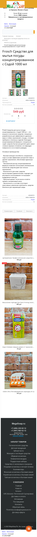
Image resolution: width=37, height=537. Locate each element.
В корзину (10, 121)
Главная (18, 486)
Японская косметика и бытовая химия (18, 472)
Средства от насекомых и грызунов (18, 464)
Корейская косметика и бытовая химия (18, 475)
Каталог (18, 491)
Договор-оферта (18, 512)
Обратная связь (18, 507)
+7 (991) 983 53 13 (18, 430)
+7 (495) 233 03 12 (18, 428)
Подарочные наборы (18, 461)
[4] (20, 108)
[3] (18, 108)
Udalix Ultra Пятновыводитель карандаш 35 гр (18, 391)
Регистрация (12, 24)
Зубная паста (19, 451)
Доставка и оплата (18, 496)
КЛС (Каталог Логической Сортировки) (18, 494)
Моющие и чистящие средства (18, 453)
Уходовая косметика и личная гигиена (18, 467)
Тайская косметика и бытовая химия (19, 477)
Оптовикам (18, 499)
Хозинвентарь (18, 469)
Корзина (6, 26)
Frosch (33, 102)
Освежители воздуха (18, 459)
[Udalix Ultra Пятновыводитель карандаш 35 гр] (18, 370)
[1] (15, 108)
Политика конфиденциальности (18, 510)
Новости (18, 488)
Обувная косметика (18, 456)
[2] (16, 108)
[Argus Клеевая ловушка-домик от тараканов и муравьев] (18, 326)
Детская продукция (18, 448)
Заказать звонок (18, 436)
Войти (6, 24)
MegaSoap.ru (18, 423)
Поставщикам (18, 502)
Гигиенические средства (18, 445)
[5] (22, 108)
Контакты (18, 504)
